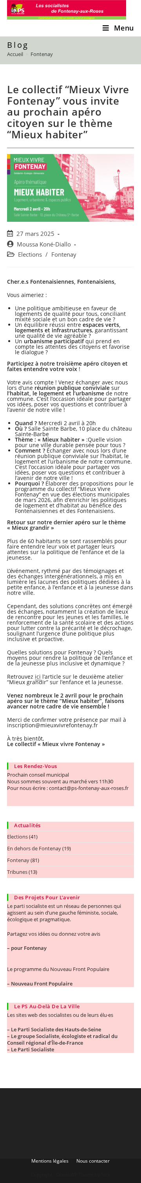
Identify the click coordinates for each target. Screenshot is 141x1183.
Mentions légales (50, 1161)
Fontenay (63, 254)
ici (38, 676)
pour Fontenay (29, 947)
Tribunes (17, 871)
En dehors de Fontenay (34, 848)
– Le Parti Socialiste (30, 1049)
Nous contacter (93, 1161)
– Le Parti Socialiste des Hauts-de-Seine (54, 1029)
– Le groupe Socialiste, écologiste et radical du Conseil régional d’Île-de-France (62, 1039)
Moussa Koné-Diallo (44, 244)
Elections (30, 254)
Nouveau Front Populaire (41, 983)
